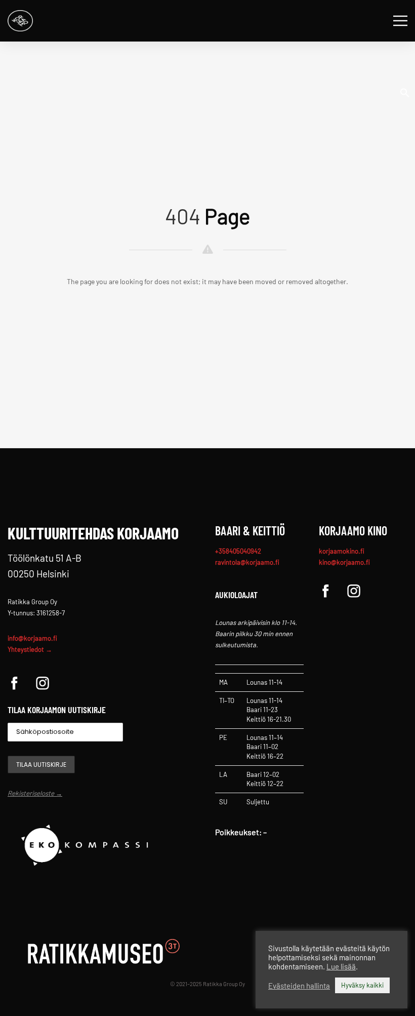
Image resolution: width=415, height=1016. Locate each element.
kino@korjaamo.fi (344, 562)
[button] (405, 92)
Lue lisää (341, 966)
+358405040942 (238, 551)
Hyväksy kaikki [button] (362, 985)
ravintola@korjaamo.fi (247, 562)
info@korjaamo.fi (32, 638)
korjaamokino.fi (341, 551)
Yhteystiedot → (30, 649)
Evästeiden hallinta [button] (299, 985)
